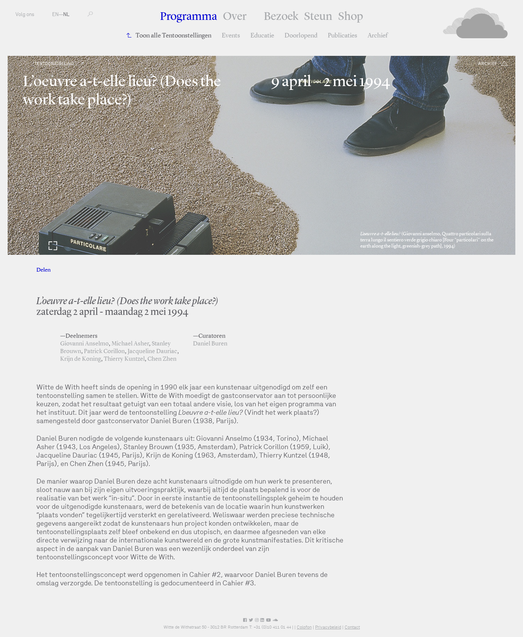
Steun (318, 17)
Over (235, 17)
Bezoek (281, 17)
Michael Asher (130, 344)
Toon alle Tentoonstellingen (173, 36)
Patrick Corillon (104, 352)
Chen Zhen (162, 359)
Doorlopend (300, 36)
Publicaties (342, 36)
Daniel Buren (210, 344)
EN (55, 14)
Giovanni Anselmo (84, 344)
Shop (350, 17)
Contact (352, 627)
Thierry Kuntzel (124, 359)
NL (66, 14)
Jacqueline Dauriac (152, 352)
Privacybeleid (328, 627)
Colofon (304, 627)
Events (231, 36)
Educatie (262, 36)
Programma (188, 17)
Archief (377, 36)
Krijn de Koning (80, 359)
